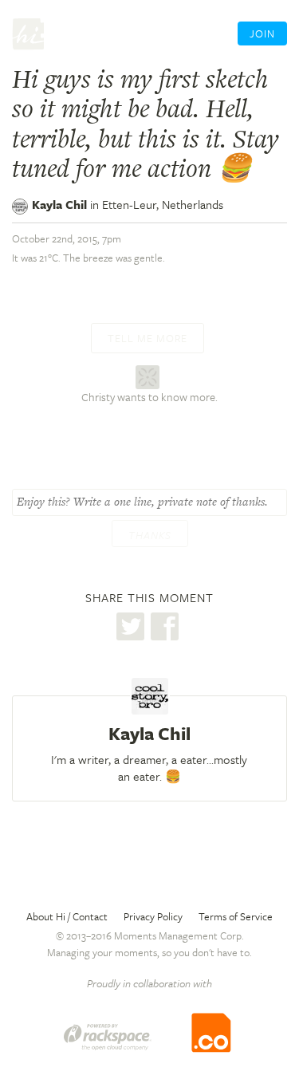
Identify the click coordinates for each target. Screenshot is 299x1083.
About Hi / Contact (67, 916)
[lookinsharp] (149, 375)
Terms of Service (236, 916)
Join (262, 33)
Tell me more (147, 338)
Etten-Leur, (162, 204)
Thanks (149, 535)
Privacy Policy (153, 916)
